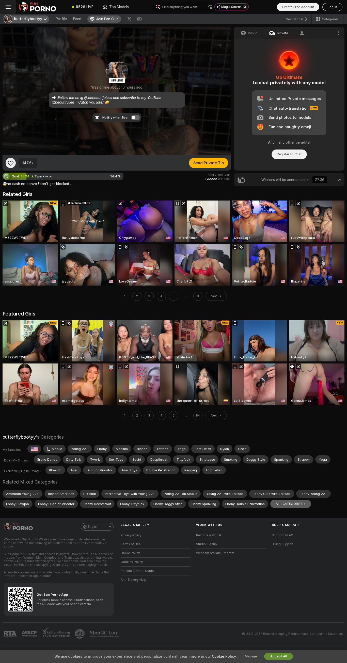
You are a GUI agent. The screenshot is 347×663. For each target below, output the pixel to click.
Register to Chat (289, 154)
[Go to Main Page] (41, 7)
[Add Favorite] (11, 163)
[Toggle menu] (8, 7)
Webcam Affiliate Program (215, 553)
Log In (332, 7)
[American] (34, 449)
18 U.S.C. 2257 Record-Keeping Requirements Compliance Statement (292, 634)
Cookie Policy (224, 656)
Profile (61, 18)
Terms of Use (130, 544)
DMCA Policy (130, 553)
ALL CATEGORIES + (291, 504)
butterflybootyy (19, 437)
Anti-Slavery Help (133, 580)
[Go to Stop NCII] (105, 634)
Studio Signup (206, 544)
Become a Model (208, 535)
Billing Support (282, 544)
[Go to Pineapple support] (80, 634)
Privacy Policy (131, 535)
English (93, 526)
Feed (77, 18)
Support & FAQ (282, 535)
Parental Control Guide (137, 571)
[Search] (209, 6)
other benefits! (298, 142)
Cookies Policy (132, 562)
